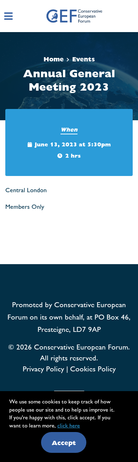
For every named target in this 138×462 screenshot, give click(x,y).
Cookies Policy (93, 368)
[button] (134, 15)
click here (68, 425)
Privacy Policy (43, 368)
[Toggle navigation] (8, 16)
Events (83, 58)
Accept (64, 442)
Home (54, 58)
